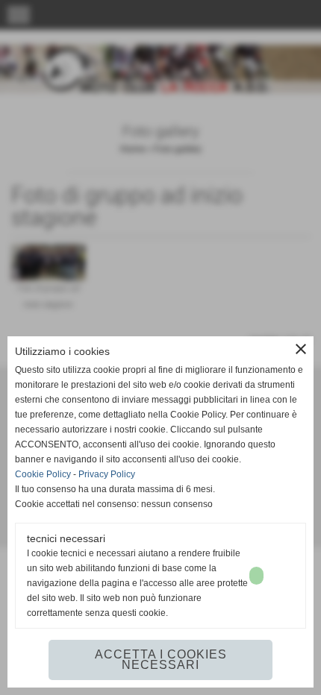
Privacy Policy (106, 474)
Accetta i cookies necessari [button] (161, 659)
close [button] (301, 349)
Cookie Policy (43, 474)
